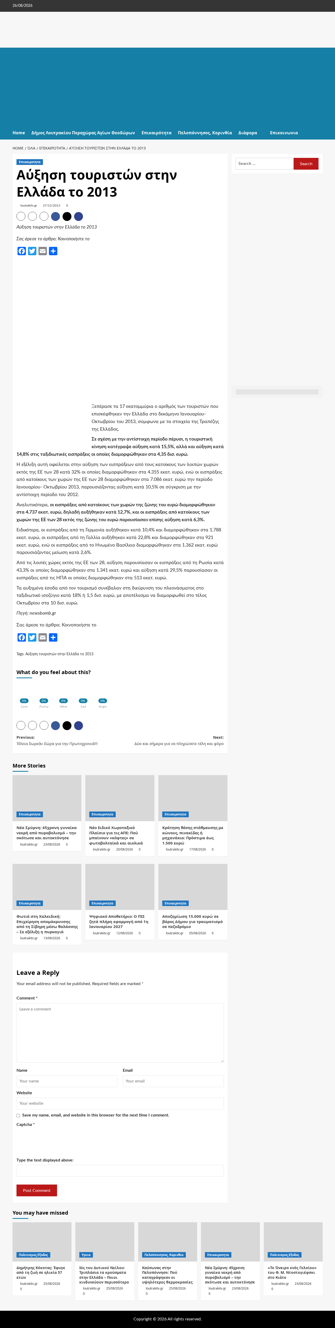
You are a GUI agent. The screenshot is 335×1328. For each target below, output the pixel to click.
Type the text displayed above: (45, 1160)
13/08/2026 (51, 938)
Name (21, 1070)
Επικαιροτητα (30, 162)
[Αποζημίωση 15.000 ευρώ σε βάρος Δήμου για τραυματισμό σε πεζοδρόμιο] (192, 887)
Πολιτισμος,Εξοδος (33, 1255)
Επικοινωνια (284, 133)
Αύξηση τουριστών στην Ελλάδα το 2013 (59, 654)
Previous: (57, 740)
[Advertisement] (168, 87)
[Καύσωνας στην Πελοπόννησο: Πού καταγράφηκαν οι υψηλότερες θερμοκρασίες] (167, 1242)
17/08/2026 (197, 849)
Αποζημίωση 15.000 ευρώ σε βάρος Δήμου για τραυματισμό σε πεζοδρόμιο (192, 921)
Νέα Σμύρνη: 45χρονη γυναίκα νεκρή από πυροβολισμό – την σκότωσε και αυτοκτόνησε (46, 832)
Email (128, 1070)
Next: (179, 740)
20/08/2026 (124, 849)
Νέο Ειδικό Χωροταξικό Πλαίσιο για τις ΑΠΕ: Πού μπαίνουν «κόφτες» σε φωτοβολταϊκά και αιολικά (116, 835)
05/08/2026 (197, 933)
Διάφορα (247, 133)
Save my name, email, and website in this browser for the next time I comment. (95, 1115)
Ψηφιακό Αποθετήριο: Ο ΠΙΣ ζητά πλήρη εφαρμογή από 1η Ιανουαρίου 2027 (118, 921)
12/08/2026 (124, 933)
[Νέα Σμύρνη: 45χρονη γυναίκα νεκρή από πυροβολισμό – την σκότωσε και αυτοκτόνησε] (47, 798)
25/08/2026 (51, 1283)
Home (19, 133)
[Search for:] (265, 164)
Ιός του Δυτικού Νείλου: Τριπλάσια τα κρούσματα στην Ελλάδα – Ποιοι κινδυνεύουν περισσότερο (104, 1275)
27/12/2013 (51, 205)
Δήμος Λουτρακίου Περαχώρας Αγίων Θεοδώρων (83, 133)
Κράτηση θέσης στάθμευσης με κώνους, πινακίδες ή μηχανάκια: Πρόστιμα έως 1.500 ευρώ (192, 835)
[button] (319, 132)
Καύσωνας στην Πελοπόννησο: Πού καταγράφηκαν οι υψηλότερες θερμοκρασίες (167, 1275)
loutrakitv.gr (28, 205)
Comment (27, 998)
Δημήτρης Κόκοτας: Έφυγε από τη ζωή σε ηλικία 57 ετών (40, 1272)
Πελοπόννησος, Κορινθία (205, 133)
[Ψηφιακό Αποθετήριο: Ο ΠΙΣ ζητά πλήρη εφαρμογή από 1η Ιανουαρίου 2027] (119, 887)
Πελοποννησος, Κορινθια (163, 1255)
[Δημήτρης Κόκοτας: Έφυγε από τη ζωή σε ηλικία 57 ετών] (42, 1242)
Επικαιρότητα (156, 133)
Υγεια (86, 1255)
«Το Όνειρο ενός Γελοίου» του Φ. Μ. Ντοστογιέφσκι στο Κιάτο (292, 1272)
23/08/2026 (51, 844)
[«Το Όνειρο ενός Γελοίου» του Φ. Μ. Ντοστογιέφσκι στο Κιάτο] (293, 1242)
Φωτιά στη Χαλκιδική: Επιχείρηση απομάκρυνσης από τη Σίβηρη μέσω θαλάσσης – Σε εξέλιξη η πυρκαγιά (47, 924)
